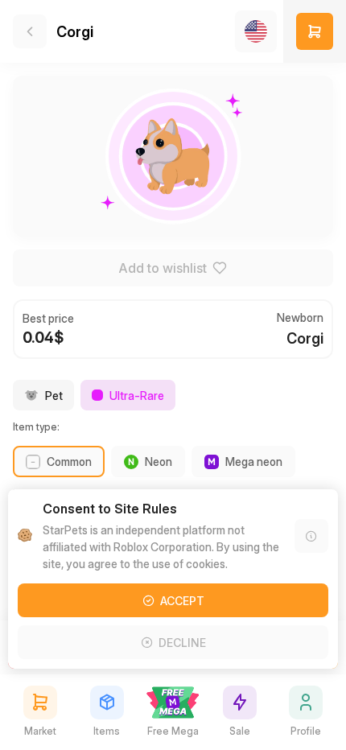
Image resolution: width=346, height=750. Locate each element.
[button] (314, 31)
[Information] (311, 536)
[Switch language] (256, 31)
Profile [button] (305, 731)
